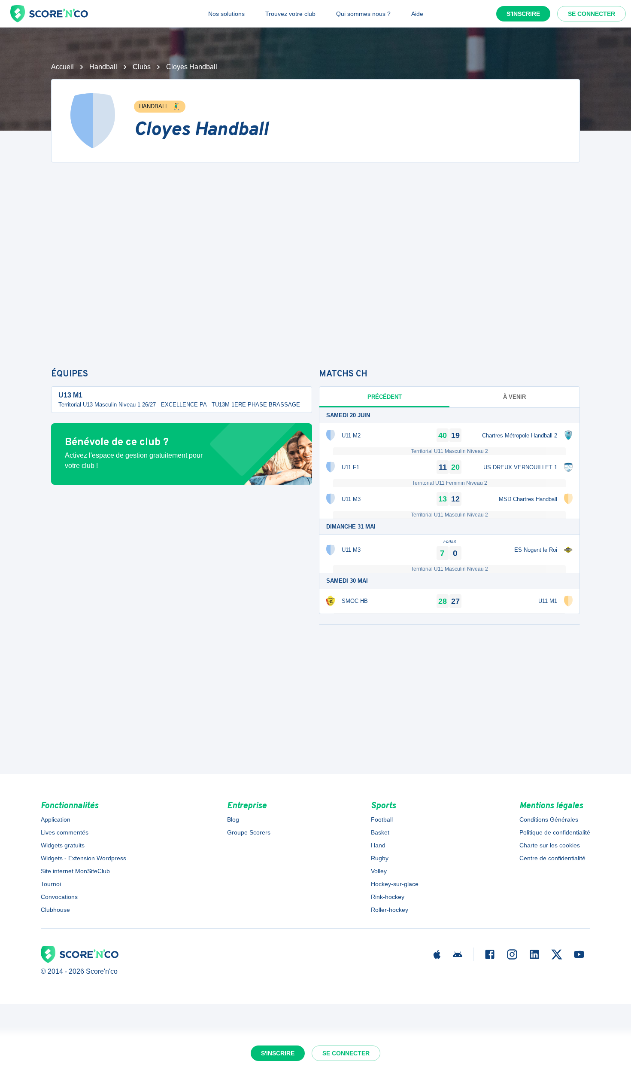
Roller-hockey (389, 909)
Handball (103, 66)
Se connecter (591, 13)
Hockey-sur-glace (395, 883)
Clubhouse (55, 909)
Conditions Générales (548, 819)
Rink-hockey (387, 896)
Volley (379, 871)
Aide (417, 13)
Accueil (62, 66)
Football (382, 819)
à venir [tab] (514, 397)
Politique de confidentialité (554, 832)
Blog (233, 819)
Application (55, 819)
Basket (380, 832)
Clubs (142, 66)
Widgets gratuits (63, 845)
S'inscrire (523, 13)
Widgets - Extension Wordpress (83, 858)
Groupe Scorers (248, 832)
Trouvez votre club (290, 13)
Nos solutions (226, 13)
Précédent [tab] (384, 397)
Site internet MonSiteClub (75, 871)
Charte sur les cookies (549, 845)
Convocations (59, 896)
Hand (378, 845)
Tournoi (51, 883)
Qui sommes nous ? (363, 13)
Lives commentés (64, 832)
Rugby (379, 858)
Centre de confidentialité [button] (552, 858)
